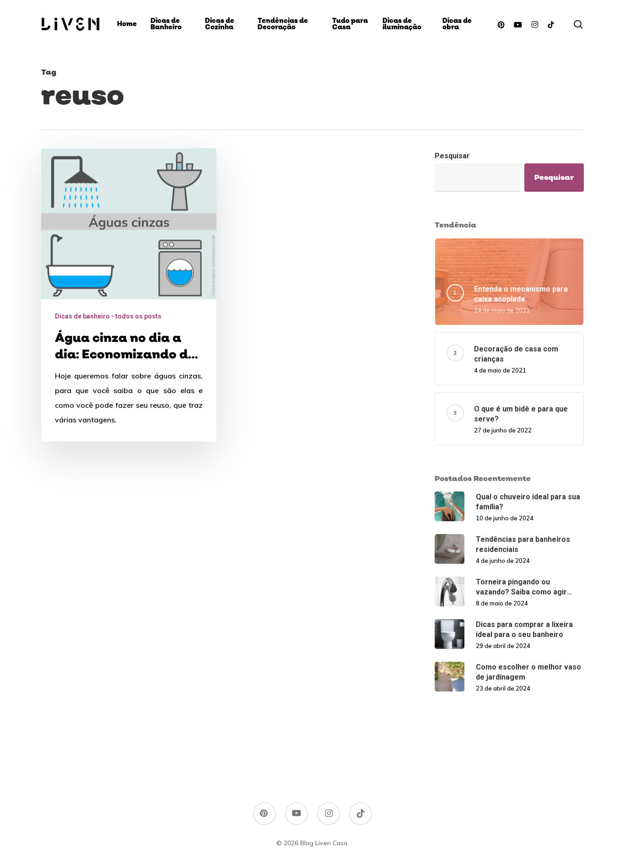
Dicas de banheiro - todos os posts (108, 316)
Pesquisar (452, 155)
